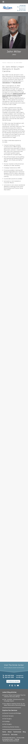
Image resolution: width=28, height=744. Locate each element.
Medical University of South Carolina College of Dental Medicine (13, 95)
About (10, 732)
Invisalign (7, 721)
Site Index (14, 734)
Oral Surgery (8, 719)
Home (4, 62)
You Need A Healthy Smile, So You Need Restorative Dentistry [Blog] (14, 704)
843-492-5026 (9, 675)
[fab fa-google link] (12, 686)
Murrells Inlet (17, 82)
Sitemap (17, 739)
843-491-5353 (9, 677)
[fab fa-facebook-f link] (9, 686)
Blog (24, 732)
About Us (10, 62)
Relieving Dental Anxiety (11, 727)
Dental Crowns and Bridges (12, 713)
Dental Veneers (9, 716)
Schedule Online (13, 681)
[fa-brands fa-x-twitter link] (15, 686)
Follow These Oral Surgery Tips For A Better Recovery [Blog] (14, 695)
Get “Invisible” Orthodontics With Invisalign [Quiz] (14, 700)
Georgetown (6, 82)
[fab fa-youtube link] (18, 686)
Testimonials (17, 732)
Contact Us (6, 734)
